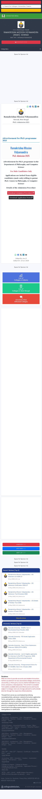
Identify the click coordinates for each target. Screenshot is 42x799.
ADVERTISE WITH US (33, 778)
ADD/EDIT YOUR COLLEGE (8, 780)
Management (28, 717)
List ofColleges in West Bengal (21, 290)
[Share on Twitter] (33, 106)
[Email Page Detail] (38, 106)
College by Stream (21, 764)
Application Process (30, 766)
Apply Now (21, 548)
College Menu (4, 49)
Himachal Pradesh (33, 727)
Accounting (5, 758)
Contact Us (8, 778)
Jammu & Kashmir (7, 729)
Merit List (21, 553)
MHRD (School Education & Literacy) (13, 774)
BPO (11, 758)
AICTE (3, 773)
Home (14, 30)
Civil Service (12, 760)
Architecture (14, 717)
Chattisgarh (5, 727)
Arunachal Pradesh (19, 725)
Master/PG (35, 752)
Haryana (23, 727)
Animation (18, 758)
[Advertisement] (21, 78)
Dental (34, 719)
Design (4, 721)
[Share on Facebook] (30, 106)
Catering (4, 760)
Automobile (32, 758)
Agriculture (5, 717)
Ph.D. (3, 753)
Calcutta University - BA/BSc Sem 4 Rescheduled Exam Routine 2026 (19, 630)
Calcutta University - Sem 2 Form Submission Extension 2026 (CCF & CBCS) (22, 647)
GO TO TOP (38, 783)
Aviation (19, 719)
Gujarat (17, 727)
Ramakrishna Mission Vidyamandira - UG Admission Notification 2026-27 (20, 585)
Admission (21, 544)
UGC (8, 773)
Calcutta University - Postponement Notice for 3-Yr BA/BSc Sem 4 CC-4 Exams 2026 (22, 667)
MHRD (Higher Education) (25, 773)
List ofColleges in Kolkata (21, 279)
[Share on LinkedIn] (35, 106)
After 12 (12, 752)
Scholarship (18, 766)
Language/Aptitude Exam (9, 768)
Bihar (34, 725)
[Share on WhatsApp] (28, 106)
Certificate (27, 752)
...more (10, 721)
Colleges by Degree (8, 764)
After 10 (5, 752)
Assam (29, 725)
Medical (13, 719)
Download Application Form (20, 197)
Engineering (5, 719)
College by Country (8, 766)
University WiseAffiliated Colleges (21, 301)
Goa (11, 727)
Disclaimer (16, 778)
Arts (20, 717)
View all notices (21, 618)
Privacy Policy (23, 778)
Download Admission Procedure (20, 193)
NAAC (13, 773)
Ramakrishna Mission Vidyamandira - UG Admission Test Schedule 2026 (20, 594)
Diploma (19, 752)
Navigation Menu (11, 16)
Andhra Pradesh (7, 725)
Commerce (27, 719)
